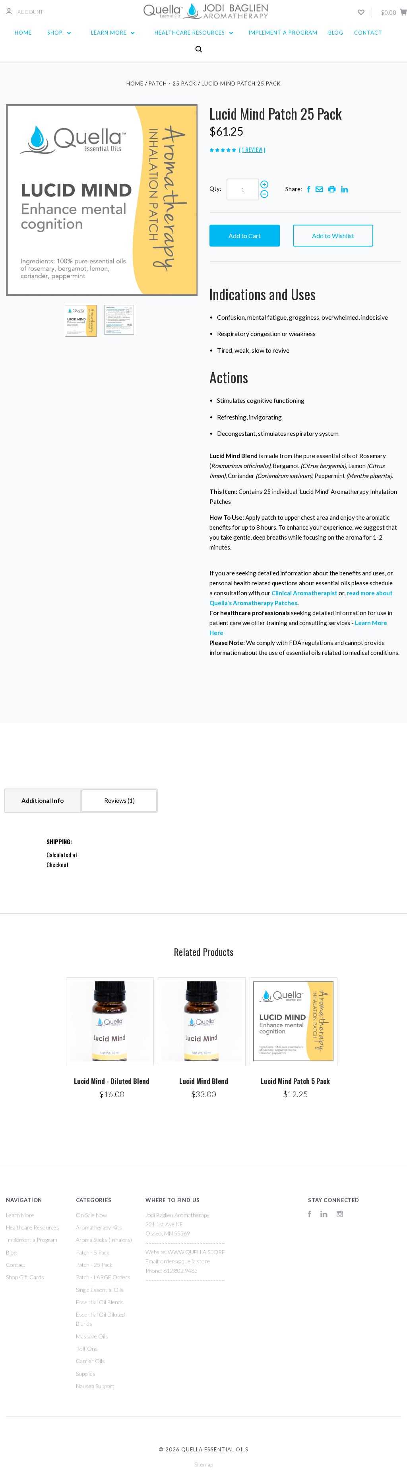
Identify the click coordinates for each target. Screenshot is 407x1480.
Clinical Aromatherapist (304, 592)
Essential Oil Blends (100, 1302)
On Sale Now (91, 1215)
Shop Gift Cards (25, 1277)
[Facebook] (309, 1215)
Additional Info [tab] (42, 800)
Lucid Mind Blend (203, 1081)
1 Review (252, 149)
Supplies (85, 1373)
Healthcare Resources (191, 32)
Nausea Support (95, 1386)
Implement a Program (283, 32)
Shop (55, 32)
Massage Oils (92, 1336)
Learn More (109, 32)
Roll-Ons (87, 1348)
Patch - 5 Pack (92, 1252)
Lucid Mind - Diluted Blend (111, 1081)
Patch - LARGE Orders (103, 1277)
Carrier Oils (90, 1361)
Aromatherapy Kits (99, 1227)
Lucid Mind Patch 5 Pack (295, 1081)
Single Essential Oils (100, 1289)
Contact (368, 32)
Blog (335, 32)
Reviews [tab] (116, 800)
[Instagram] (340, 1215)
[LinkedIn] (324, 1215)
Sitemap (203, 1464)
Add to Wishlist (333, 235)
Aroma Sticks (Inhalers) (104, 1239)
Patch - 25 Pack (94, 1264)
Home (23, 32)
